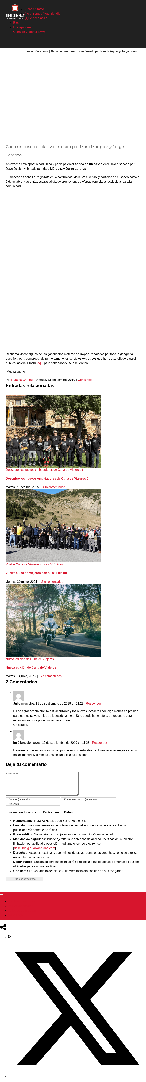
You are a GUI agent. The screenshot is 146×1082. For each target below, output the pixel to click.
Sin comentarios (54, 487)
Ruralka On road (22, 379)
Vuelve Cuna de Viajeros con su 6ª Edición (35, 564)
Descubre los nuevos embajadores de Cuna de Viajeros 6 (45, 469)
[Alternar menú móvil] (138, 42)
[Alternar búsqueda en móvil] (131, 42)
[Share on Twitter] (77, 1076)
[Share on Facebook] (9, 937)
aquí (40, 363)
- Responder (92, 703)
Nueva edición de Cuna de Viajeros (30, 659)
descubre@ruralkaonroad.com (34, 848)
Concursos (85, 379)
